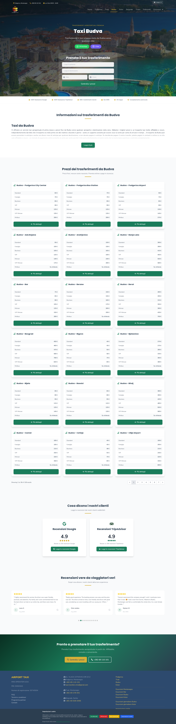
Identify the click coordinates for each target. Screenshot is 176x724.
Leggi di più (88, 145)
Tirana (138, 9)
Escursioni (157, 9)
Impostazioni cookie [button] (123, 709)
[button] (78, 620)
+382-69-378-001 (73, 693)
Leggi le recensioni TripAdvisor (112, 549)
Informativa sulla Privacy (63, 721)
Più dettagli (37, 224)
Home (90, 9)
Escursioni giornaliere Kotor (126, 704)
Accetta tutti (94, 716)
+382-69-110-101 (73, 682)
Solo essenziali (114, 716)
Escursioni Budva (122, 694)
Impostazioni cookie (127, 716)
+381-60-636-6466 (73, 701)
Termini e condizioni (18, 697)
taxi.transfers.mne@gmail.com (77, 685)
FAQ (13, 695)
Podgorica (98, 9)
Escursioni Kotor (122, 697)
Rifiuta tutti (104, 716)
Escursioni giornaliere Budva (126, 702)
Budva (114, 9)
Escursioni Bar (121, 692)
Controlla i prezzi (77, 659)
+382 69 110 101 (101, 659)
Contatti (14, 703)
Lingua (158, 2)
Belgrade (129, 9)
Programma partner (18, 700)
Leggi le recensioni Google (66, 549)
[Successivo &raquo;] (163, 482)
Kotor (121, 9)
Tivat (107, 9)
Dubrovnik (147, 9)
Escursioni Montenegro (124, 689)
